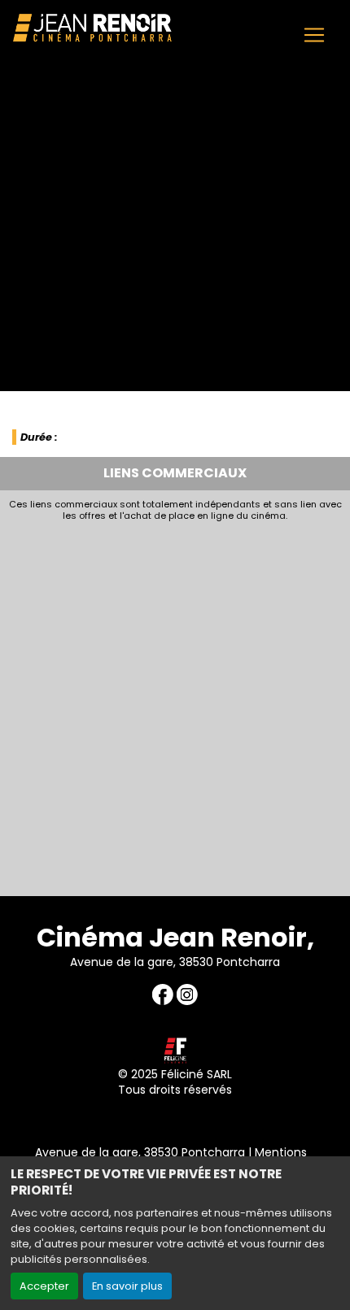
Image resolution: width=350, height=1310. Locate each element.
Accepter (44, 1286)
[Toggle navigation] (314, 35)
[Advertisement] (175, 705)
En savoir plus (127, 1286)
